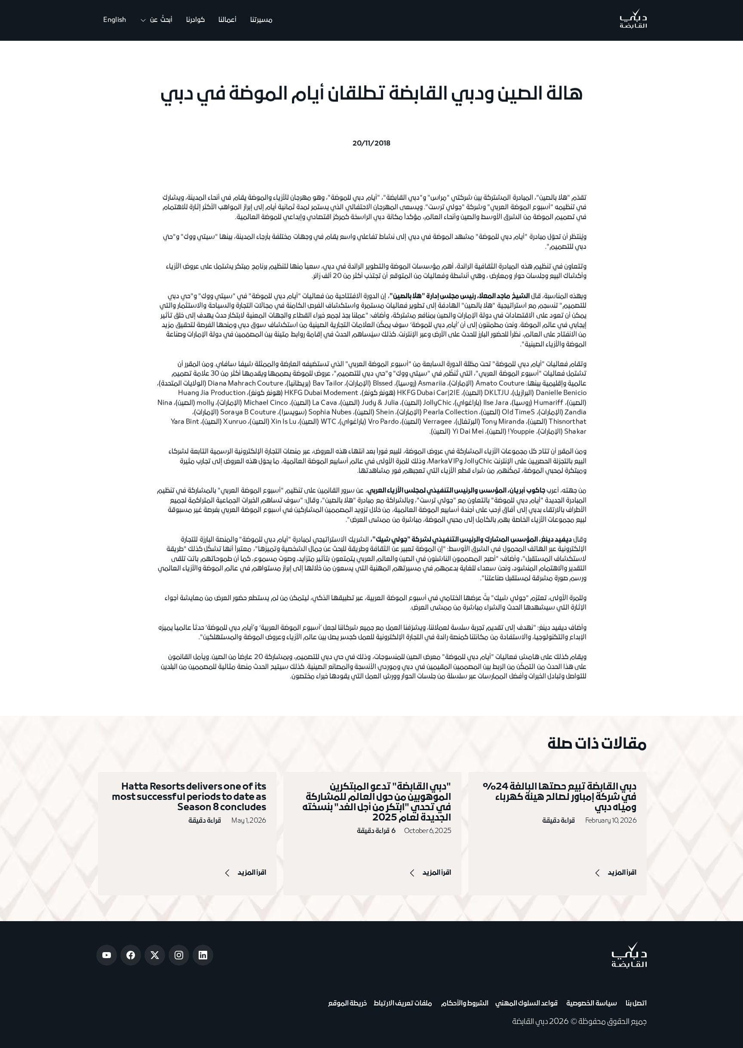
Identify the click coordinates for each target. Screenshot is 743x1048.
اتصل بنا (635, 1003)
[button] (156, 20)
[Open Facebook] (130, 955)
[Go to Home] (633, 20)
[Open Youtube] (106, 955)
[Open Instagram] (179, 955)
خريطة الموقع (347, 1003)
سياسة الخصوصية (591, 1003)
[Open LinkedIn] (203, 955)
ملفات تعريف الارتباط (403, 1003)
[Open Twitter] (154, 955)
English (114, 20)
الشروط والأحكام (463, 1003)
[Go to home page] (629, 954)
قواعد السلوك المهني (526, 1003)
